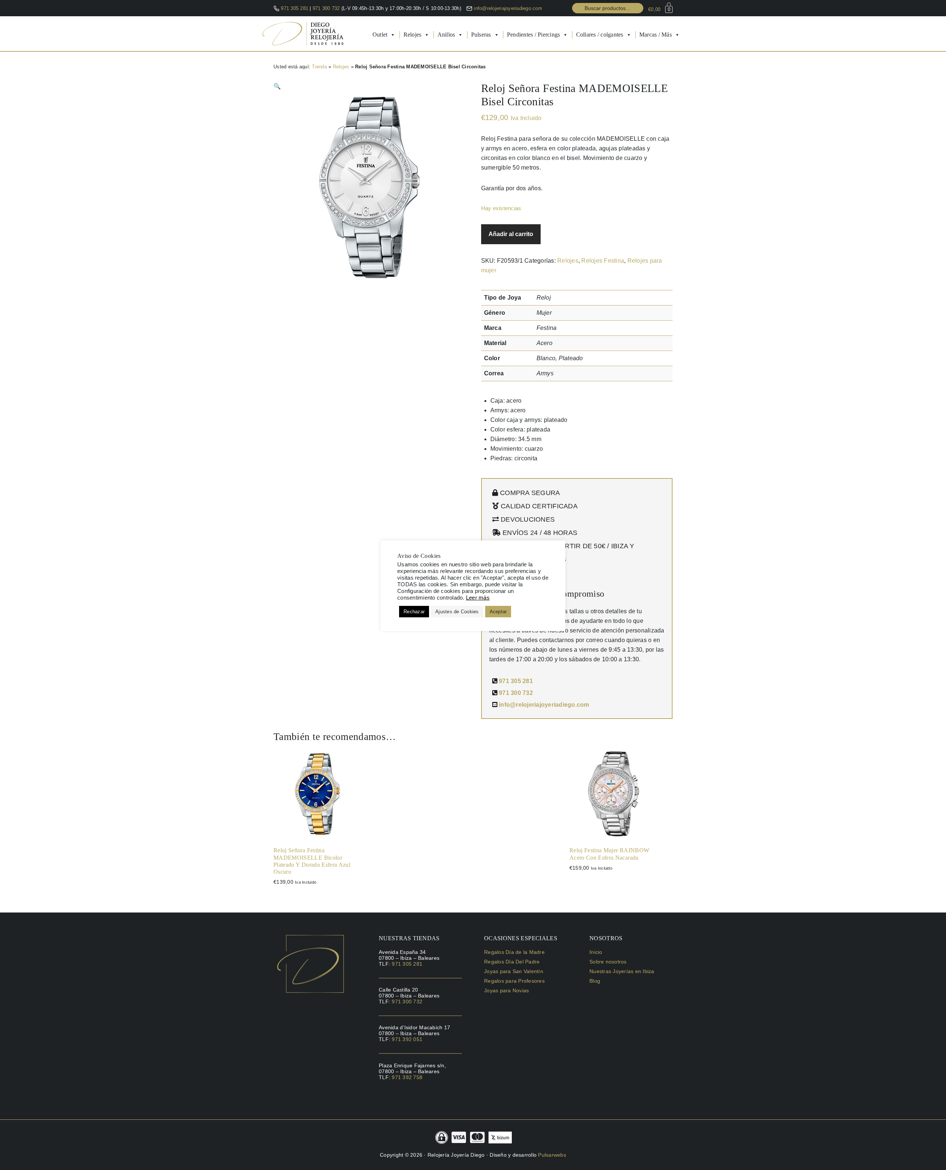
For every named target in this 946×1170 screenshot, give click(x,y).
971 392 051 (407, 1039)
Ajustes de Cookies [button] (457, 611)
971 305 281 (294, 8)
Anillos (446, 34)
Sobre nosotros (608, 962)
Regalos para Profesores (514, 981)
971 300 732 (327, 8)
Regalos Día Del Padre (512, 962)
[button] (277, 86)
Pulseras (481, 34)
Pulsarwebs (552, 1155)
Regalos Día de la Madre (514, 952)
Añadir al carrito (511, 234)
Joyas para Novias (506, 990)
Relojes (341, 66)
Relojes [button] (413, 34)
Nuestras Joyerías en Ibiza (621, 971)
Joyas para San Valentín (513, 971)
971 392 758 (407, 1077)
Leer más (478, 598)
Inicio (595, 952)
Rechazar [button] (414, 611)
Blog (594, 981)
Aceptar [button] (498, 611)
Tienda (319, 66)
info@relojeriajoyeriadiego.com (508, 8)
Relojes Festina (602, 260)
